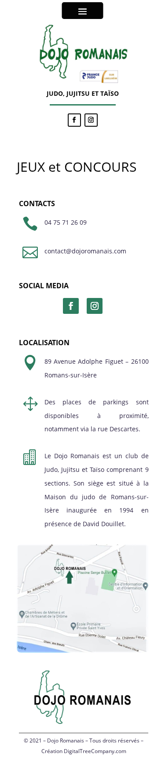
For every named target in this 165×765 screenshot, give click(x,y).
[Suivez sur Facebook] (74, 120)
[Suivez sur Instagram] (91, 120)
